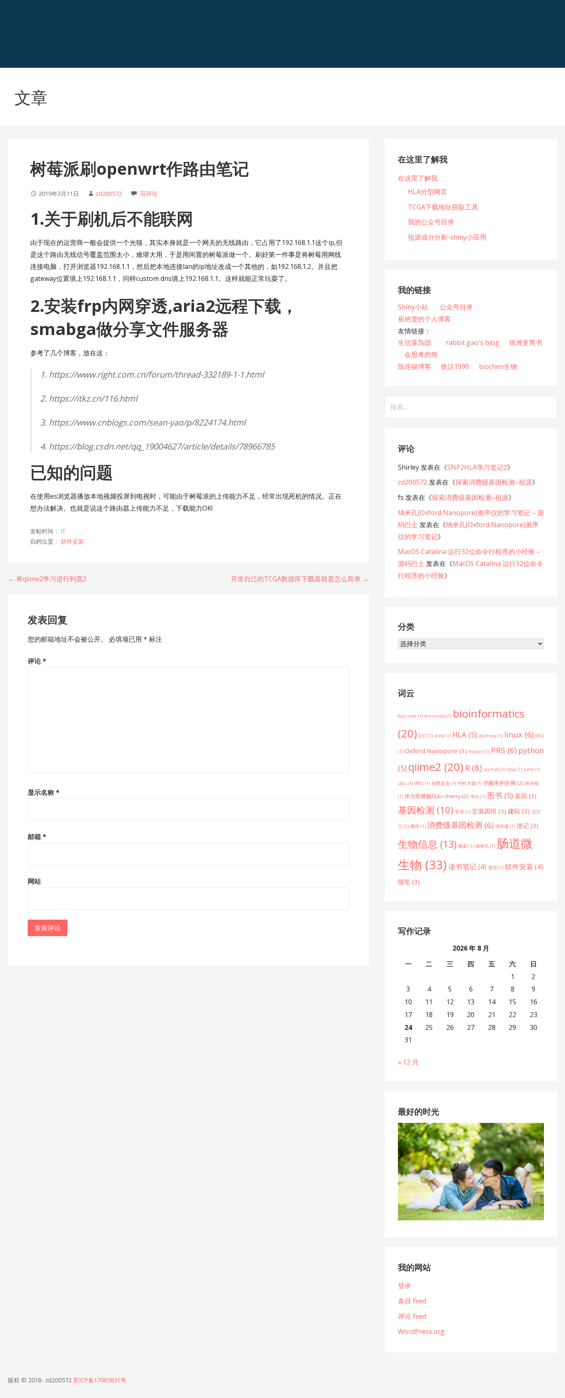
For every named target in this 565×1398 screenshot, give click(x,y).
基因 (525, 796)
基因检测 (425, 810)
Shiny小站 (414, 306)
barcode (410, 716)
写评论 (149, 193)
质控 (495, 867)
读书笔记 (467, 866)
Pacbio (479, 751)
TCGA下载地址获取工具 (443, 207)
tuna (532, 769)
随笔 (409, 881)
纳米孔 (485, 846)
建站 (519, 811)
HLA (464, 734)
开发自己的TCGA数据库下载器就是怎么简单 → (300, 578)
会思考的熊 (421, 354)
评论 (37, 661)
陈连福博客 (414, 366)
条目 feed (412, 1300)
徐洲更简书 (525, 342)
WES (422, 783)
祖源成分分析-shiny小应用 (447, 237)
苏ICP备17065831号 (99, 1380)
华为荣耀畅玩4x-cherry (437, 796)
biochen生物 (498, 366)
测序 (418, 826)
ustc (405, 783)
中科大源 (469, 783)
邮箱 (37, 836)
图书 (500, 795)
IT (63, 531)
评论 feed (412, 1316)
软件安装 (72, 541)
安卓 (462, 812)
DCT (426, 736)
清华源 (505, 826)
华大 (478, 796)
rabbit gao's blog (472, 342)
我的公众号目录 (431, 221)
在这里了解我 (418, 178)
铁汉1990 (455, 366)
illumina (491, 736)
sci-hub (494, 769)
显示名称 (44, 792)
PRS (504, 750)
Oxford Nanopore (436, 751)
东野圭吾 (443, 783)
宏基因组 (489, 811)
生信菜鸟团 (414, 342)
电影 (466, 846)
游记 (528, 825)
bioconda (437, 716)
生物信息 (427, 844)
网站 (34, 881)
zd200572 (109, 193)
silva (514, 769)
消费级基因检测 (460, 825)
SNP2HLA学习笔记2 (477, 467)
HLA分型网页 (427, 191)
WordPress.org (421, 1331)
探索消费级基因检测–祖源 (493, 482)
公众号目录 (456, 306)
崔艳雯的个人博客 (424, 318)
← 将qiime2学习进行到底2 (47, 578)
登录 (404, 1285)
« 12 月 (408, 1062)
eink (442, 736)
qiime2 (435, 766)
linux (519, 734)
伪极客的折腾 (504, 783)
